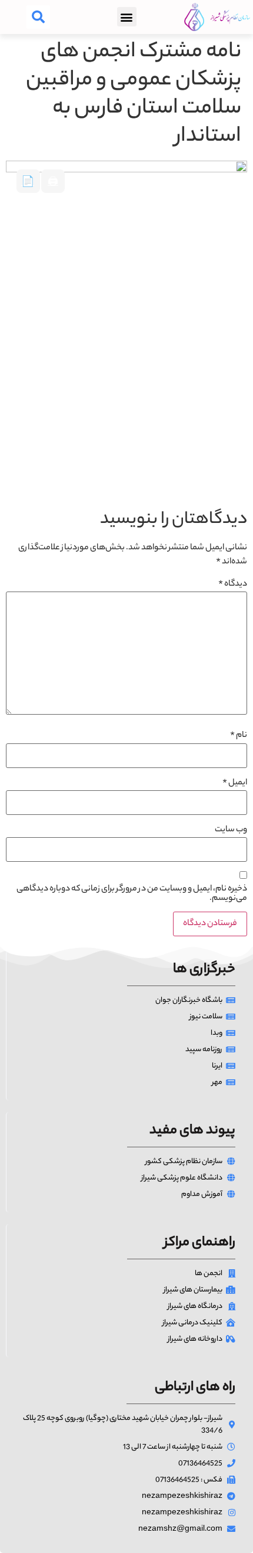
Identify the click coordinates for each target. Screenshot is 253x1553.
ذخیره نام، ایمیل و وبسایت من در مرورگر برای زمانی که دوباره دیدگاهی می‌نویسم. (131, 894)
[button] (127, 16)
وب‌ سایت (231, 830)
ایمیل (234, 783)
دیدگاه (232, 584)
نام (238, 735)
